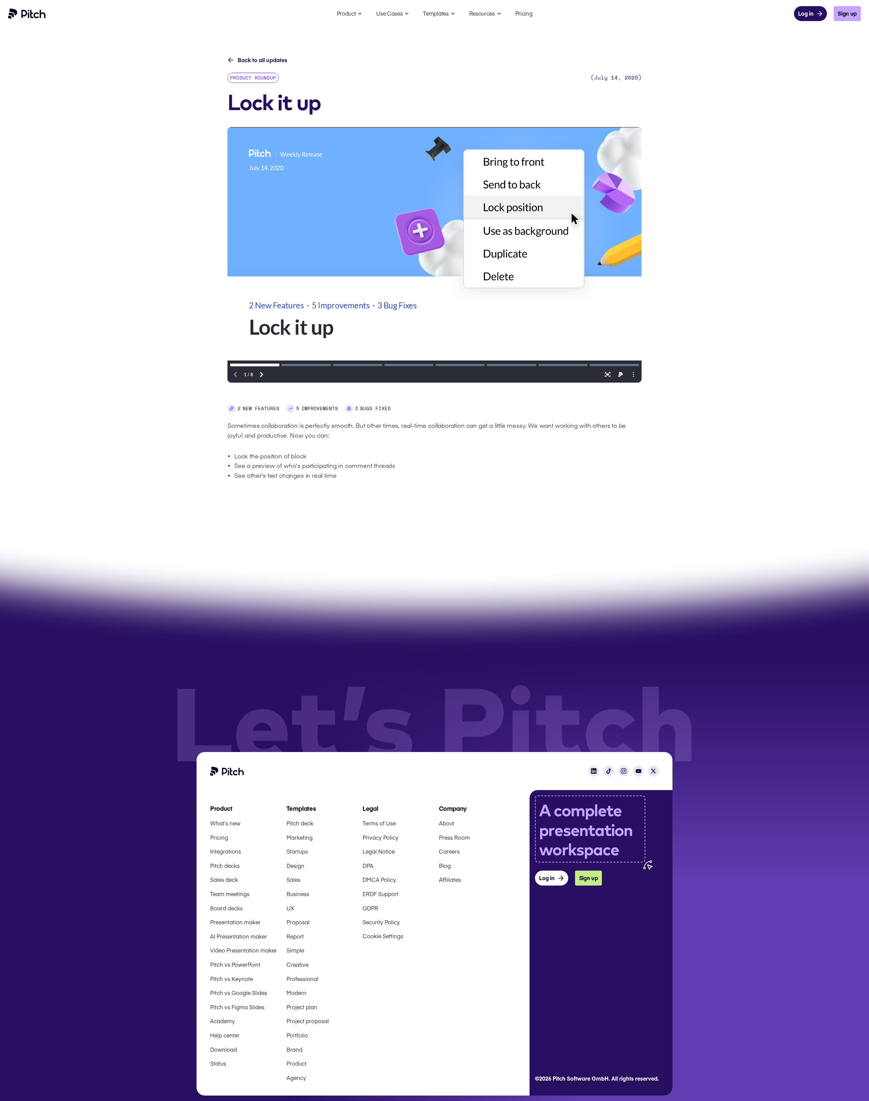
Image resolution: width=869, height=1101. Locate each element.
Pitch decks (225, 865)
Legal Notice (379, 851)
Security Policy (381, 922)
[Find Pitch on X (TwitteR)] (653, 771)
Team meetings (229, 893)
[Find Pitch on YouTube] (638, 771)
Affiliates (450, 879)
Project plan (301, 1007)
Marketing (299, 837)
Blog (445, 865)
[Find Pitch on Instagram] (623, 771)
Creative (297, 964)
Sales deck (224, 879)
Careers (449, 851)
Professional (302, 978)
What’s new (225, 823)
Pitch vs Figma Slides (237, 1007)
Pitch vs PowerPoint (235, 964)
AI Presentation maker (238, 936)
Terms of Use (379, 823)
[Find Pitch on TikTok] (608, 771)
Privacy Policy (381, 837)
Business (297, 893)
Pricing (219, 837)
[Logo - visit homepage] (27, 13)
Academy (222, 1021)
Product (296, 1063)
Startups (297, 851)
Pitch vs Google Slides (238, 992)
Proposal (298, 922)
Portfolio (297, 1035)
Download (223, 1049)
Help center (225, 1035)
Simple (295, 950)
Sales (293, 879)
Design (295, 865)
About (446, 823)
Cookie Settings (383, 936)
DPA (368, 865)
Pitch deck (299, 823)
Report (295, 936)
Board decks (226, 908)
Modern (296, 992)
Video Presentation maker (243, 950)
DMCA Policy (379, 879)
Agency (296, 1077)
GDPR (370, 908)
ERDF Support (381, 893)
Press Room (454, 837)
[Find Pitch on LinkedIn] (593, 771)
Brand (294, 1049)
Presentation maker (235, 922)
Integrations (225, 851)
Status (218, 1063)
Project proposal (307, 1021)
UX (290, 908)
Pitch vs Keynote (231, 978)
